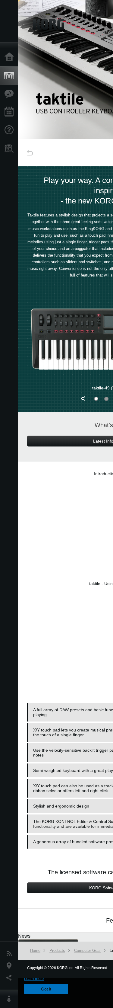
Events (10, 112)
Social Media (10, 978)
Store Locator (10, 148)
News (10, 954)
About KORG (10, 999)
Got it (46, 989)
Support (10, 130)
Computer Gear (87, 950)
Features (10, 94)
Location (10, 966)
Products (10, 76)
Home (10, 57)
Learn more (34, 978)
